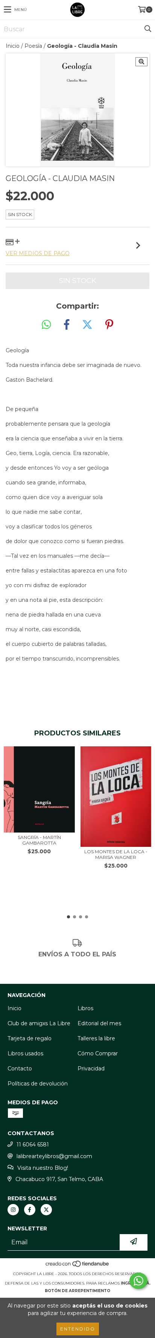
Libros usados (25, 1053)
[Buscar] (147, 29)
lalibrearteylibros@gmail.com (54, 1156)
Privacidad (91, 1068)
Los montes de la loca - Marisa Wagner (115, 854)
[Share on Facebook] (66, 324)
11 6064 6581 (33, 1144)
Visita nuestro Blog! (42, 1167)
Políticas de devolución (38, 1083)
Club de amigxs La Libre (39, 1023)
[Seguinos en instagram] (13, 1209)
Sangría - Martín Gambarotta (39, 840)
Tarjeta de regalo (30, 1038)
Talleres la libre (96, 1038)
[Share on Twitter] (87, 324)
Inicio (13, 46)
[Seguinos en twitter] (46, 1209)
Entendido (77, 1329)
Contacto (20, 1068)
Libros (85, 1008)
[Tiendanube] (78, 1266)
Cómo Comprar (98, 1053)
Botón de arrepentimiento (77, 1290)
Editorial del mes (99, 1023)
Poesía (33, 46)
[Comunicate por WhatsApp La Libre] (138, 1281)
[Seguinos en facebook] (29, 1209)
